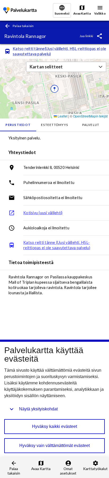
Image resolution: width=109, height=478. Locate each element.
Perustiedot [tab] (18, 124)
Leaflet (62, 116)
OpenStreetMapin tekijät (90, 116)
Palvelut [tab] (90, 124)
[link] (20, 10)
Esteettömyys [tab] (54, 124)
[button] (66, 67)
